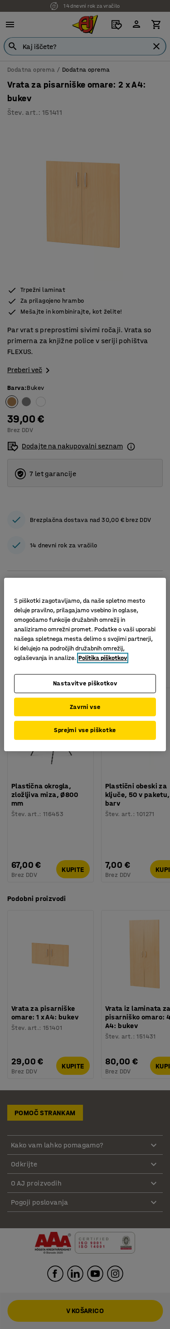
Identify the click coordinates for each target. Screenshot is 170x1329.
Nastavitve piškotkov (85, 683)
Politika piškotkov (102, 658)
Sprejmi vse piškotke (85, 730)
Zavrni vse (85, 707)
